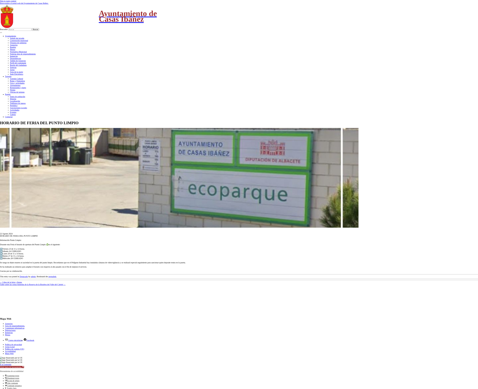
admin (33, 276)
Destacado (24, 276)
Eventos (13, 112)
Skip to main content (8, 1)
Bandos (13, 47)
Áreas (12, 70)
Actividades (14, 110)
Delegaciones (10, 330)
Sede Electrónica (16, 74)
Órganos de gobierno (18, 43)
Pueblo (7, 94)
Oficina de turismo (17, 92)
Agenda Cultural (16, 79)
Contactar (9, 117)
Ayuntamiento (10, 36)
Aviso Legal (10, 347)
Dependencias (15, 58)
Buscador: (4, 29)
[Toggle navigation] (1, 32)
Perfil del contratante (18, 63)
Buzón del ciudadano (18, 65)
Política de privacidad (13, 345)
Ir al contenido (5, 364)
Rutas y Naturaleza (17, 81)
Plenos (12, 49)
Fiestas (12, 90)
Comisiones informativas (14, 328)
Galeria (13, 115)
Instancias (14, 56)
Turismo (8, 76)
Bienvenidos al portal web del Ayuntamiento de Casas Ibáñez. (24, 3)
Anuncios (14, 45)
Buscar (35, 29)
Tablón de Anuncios (18, 61)
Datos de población (17, 97)
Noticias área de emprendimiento (23, 54)
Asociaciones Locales (18, 108)
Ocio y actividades (17, 83)
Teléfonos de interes (18, 103)
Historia (13, 99)
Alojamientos (15, 85)
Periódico (13, 106)
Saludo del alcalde (17, 38)
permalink (52, 276)
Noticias (13, 67)
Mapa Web (9, 353)
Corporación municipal (19, 40)
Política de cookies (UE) (14, 349)
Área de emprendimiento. (15, 326)
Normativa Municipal (18, 52)
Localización (15, 101)
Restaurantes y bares (18, 88)
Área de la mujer (16, 72)
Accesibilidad (10, 351)
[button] (12, 367)
